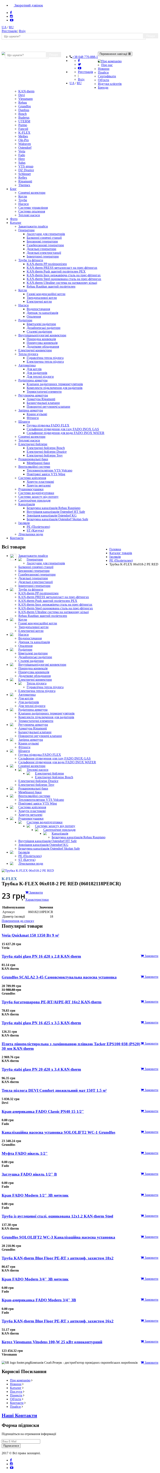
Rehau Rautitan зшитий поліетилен (51, 286)
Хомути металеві (39, 485)
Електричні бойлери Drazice (47, 451)
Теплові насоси (29, 215)
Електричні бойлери (32, 444)
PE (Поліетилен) (38, 526)
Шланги (24, 421)
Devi (21, 95)
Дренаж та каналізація (42, 312)
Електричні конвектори (35, 350)
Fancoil (23, 129)
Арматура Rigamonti (41, 399)
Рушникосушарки (31, 489)
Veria (21, 151)
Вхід (22, 31)
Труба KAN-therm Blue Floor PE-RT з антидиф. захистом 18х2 (58, 1258)
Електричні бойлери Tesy (45, 455)
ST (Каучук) (35, 530)
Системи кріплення (32, 478)
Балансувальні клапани (43, 403)
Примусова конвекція (42, 343)
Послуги (16, 1391)
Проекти (16, 1395)
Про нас (107, 65)
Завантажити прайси (33, 226)
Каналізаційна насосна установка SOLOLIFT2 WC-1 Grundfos (58, 1132)
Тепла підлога (28, 354)
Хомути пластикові (40, 481)
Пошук (150, 36)
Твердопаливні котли (42, 297)
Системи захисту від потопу (38, 496)
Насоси (23, 204)
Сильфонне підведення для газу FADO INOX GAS (63, 429)
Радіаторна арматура (33, 380)
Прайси (103, 72)
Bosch (22, 114)
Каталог (15, 222)
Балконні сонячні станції (44, 237)
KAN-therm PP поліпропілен (47, 264)
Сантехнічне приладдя (34, 500)
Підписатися (11, 1445)
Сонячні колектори (31, 192)
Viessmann (25, 99)
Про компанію (111, 61)
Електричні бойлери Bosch (46, 448)
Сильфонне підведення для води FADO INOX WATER (65, 433)
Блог (13, 189)
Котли (22, 196)
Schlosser (24, 174)
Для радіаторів (37, 373)
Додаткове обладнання (43, 346)
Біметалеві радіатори (41, 324)
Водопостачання (38, 309)
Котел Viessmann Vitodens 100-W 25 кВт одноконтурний (52, 1342)
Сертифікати (107, 76)
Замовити (151, 956)
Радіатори (25, 320)
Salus (21, 162)
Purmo (22, 125)
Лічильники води (30, 534)
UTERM (24, 121)
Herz (21, 159)
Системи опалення (31, 211)
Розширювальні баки (33, 459)
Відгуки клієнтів (110, 84)
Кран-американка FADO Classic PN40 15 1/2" (43, 1111)
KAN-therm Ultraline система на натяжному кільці (62, 282)
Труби (22, 200)
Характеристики (37, 899)
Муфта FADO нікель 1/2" (25, 1153)
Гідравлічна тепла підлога (45, 358)
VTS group (25, 166)
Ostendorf (24, 147)
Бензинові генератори (42, 241)
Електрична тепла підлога (45, 361)
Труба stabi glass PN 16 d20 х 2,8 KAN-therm (41, 956)
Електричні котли (39, 301)
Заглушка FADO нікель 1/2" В (29, 1174)
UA (4, 27)
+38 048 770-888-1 (85, 57)
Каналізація (26, 504)
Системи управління (33, 207)
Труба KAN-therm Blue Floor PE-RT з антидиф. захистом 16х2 (58, 1321)
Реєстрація (10, 31)
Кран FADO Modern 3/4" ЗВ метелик (35, 1279)
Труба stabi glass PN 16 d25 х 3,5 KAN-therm (41, 1023)
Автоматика (27, 365)
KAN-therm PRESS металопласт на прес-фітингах (62, 267)
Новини (103, 68)
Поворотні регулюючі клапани (48, 406)
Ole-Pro (23, 140)
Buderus (23, 117)
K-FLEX (24, 132)
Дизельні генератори (41, 249)
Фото (14, 219)
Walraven (24, 144)
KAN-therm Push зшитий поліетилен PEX (56, 271)
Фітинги (33, 418)
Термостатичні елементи (44, 391)
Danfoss (23, 110)
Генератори (26, 230)
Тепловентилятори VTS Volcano (49, 470)
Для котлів (34, 369)
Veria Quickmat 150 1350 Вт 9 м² (30, 935)
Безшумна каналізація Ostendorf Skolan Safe (57, 519)
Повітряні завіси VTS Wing (46, 474)
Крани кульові (37, 414)
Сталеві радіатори (39, 331)
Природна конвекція (41, 339)
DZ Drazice (26, 170)
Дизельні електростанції (44, 252)
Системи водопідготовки (36, 493)
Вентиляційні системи (34, 466)
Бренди (103, 87)
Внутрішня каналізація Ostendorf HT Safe (56, 511)
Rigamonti (25, 181)
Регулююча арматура (33, 395)
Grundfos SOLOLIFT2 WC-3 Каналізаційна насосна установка (58, 1237)
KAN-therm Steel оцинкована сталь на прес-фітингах (64, 279)
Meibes (23, 136)
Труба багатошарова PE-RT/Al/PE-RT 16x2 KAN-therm (51, 1002)
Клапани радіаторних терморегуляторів (55, 384)
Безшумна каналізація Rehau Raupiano (53, 508)
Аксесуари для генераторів (46, 234)
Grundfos (24, 106)
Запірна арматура (30, 410)
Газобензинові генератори (45, 245)
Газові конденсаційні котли (46, 294)
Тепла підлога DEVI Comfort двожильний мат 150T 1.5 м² (54, 1090)
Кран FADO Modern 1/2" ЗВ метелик (35, 1195)
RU (11, 27)
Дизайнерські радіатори (43, 328)
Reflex (22, 177)
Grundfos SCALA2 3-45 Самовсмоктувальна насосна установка (59, 977)
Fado (21, 155)
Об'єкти (103, 80)
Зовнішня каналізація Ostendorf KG (52, 515)
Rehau (22, 102)
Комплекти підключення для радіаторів (54, 388)
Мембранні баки (38, 463)
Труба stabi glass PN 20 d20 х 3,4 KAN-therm (41, 1069)
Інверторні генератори (43, 256)
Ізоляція (24, 523)
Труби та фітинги (30, 260)
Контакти (17, 538)
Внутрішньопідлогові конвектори (42, 335)
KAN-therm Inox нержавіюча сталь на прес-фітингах (64, 275)
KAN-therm (26, 91)
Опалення (34, 316)
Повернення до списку (18, 921)
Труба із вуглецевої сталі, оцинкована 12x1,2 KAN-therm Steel (57, 1216)
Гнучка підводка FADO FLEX (48, 425)
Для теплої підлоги (40, 376)
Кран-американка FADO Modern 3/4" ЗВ (39, 1300)
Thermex (24, 185)
